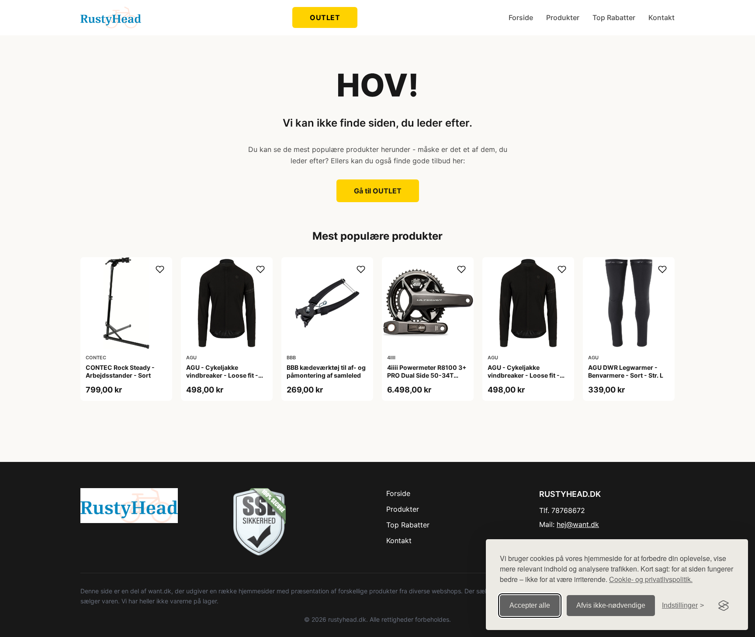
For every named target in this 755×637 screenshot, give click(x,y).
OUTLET (325, 17)
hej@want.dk (578, 524)
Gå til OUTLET (378, 190)
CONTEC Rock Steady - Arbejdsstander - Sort (120, 371)
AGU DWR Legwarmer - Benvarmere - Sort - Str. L (625, 371)
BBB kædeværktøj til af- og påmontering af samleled (326, 371)
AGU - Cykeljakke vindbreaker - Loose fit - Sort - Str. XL (524, 375)
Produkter (562, 17)
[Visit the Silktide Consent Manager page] (723, 605)
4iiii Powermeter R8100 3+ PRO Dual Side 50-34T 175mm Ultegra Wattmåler (427, 375)
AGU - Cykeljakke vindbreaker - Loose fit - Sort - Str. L (222, 375)
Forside (521, 17)
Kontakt (661, 17)
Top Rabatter (613, 17)
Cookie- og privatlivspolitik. (651, 579)
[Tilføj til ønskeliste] (160, 269)
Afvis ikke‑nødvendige (610, 605)
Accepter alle (529, 605)
